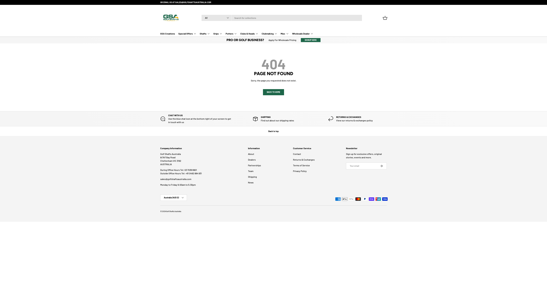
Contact (297, 154)
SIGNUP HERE (311, 40)
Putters (229, 33)
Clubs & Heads (247, 33)
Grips (216, 33)
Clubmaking (268, 33)
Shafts (203, 33)
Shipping (252, 176)
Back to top (273, 131)
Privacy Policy (300, 171)
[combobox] (282, 18)
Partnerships (254, 165)
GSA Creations (167, 33)
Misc (283, 33)
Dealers (252, 159)
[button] (385, 18)
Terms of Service (301, 165)
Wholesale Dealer (301, 33)
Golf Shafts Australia (173, 211)
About (251, 154)
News (251, 182)
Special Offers (185, 33)
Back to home (273, 92)
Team (250, 171)
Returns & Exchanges (304, 159)
